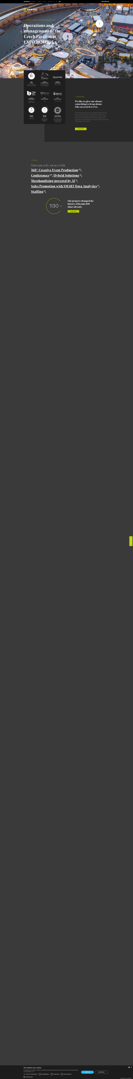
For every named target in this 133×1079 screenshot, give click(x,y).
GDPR (33, 1071)
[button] (3, 75)
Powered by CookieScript (126, 1078)
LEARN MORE (81, 128)
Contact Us (130, 541)
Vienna (45, 1)
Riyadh (33, 1)
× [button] (131, 1067)
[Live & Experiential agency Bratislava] (30, 9)
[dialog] (66, 1072)
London (39, 1)
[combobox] (129, 1067)
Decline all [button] (101, 1072)
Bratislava (27, 1)
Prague (50, 1)
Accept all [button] (87, 1072)
